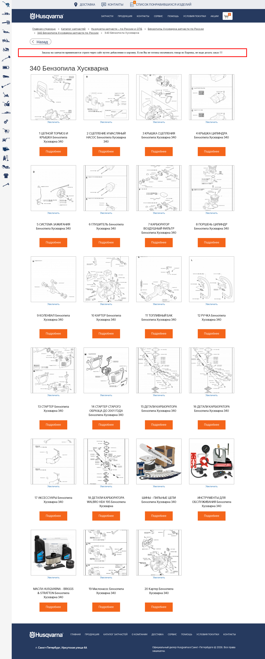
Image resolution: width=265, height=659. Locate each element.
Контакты (115, 4)
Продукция (125, 16)
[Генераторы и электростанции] (6, 130)
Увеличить (53, 122)
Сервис (158, 16)
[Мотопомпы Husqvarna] (6, 148)
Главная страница (44, 29)
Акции (214, 16)
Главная (75, 634)
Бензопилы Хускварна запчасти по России (176, 29)
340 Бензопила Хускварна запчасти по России (68, 33)
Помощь (173, 16)
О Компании (139, 634)
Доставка (87, 4)
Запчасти (107, 16)
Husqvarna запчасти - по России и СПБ (116, 29)
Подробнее (53, 151)
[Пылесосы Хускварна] (6, 157)
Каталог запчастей (73, 29)
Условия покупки (194, 16)
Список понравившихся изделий (162, 3)
